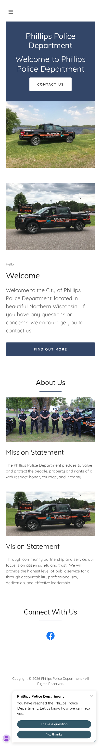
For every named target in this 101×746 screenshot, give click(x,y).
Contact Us (50, 84)
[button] (11, 12)
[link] (50, 46)
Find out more (50, 349)
